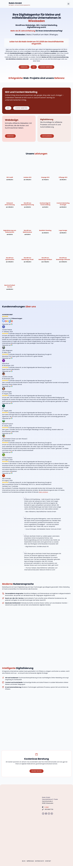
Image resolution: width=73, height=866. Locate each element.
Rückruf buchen (36, 771)
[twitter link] (46, 813)
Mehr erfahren (43, 492)
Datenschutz (39, 861)
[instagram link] (43, 813)
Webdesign (24, 67)
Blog (23, 861)
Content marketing (21, 108)
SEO (34, 67)
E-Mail (46, 807)
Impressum (30, 861)
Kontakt (48, 861)
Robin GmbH (15, 3)
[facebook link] (49, 813)
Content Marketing (46, 67)
